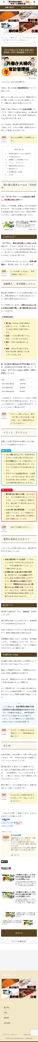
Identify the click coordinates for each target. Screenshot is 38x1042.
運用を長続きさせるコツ (16, 166)
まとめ (10, 175)
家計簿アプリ (13, 169)
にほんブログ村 (7, 822)
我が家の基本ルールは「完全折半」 (19, 153)
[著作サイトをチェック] (12, 855)
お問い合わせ (28, 1034)
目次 (16, 149)
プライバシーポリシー (10, 1034)
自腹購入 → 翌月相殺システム (18, 159)
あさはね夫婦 (16, 835)
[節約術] (9, 27)
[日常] (28, 27)
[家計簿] (28, 16)
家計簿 (5, 861)
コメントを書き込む (19, 941)
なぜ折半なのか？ (15, 157)
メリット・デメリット (15, 163)
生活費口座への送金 (15, 172)
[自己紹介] (9, 16)
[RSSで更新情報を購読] (18, 855)
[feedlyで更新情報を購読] (15, 855)
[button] (34, 563)
